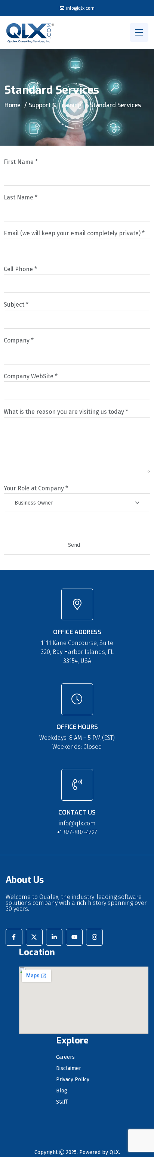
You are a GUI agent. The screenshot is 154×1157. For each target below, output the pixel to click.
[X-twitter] (34, 937)
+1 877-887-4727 (77, 832)
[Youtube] (74, 937)
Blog (61, 1091)
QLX (114, 1152)
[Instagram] (94, 937)
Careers (65, 1057)
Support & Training (55, 105)
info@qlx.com (80, 8)
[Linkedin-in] (54, 937)
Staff (61, 1102)
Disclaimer (68, 1068)
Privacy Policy (72, 1079)
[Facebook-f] (14, 937)
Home (12, 105)
